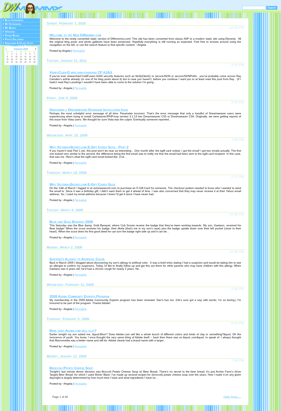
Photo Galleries (14, 39)
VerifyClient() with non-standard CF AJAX (81, 72)
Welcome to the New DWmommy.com (75, 35)
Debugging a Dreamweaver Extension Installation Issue (89, 110)
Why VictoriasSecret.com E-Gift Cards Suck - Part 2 (89, 147)
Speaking (10, 31)
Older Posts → (232, 396)
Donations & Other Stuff (19, 43)
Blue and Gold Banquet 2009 (71, 222)
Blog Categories (14, 20)
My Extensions (13, 24)
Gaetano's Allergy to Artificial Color (77, 259)
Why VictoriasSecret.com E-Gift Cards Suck (82, 184)
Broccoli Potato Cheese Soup (71, 368)
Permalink (79, 50)
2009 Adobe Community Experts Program (79, 296)
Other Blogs (12, 35)
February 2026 (21, 49)
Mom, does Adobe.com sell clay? (73, 331)
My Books (10, 27)
